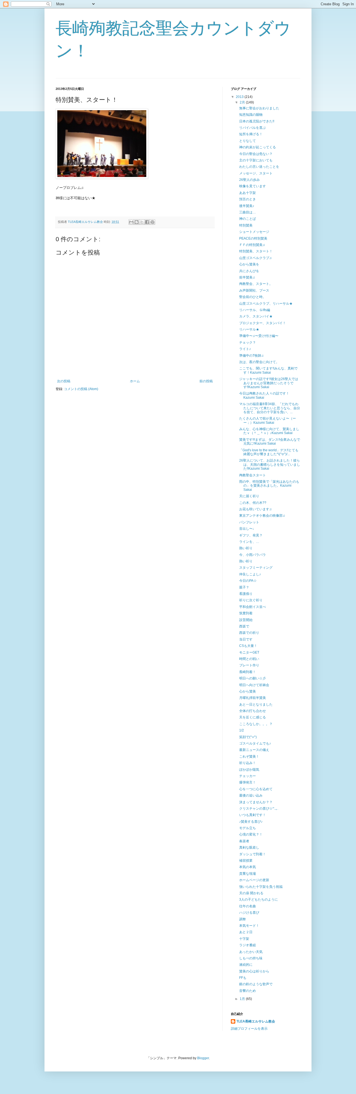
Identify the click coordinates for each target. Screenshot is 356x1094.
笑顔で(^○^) (248, 737)
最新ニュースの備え (254, 750)
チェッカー (247, 776)
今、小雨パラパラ (252, 555)
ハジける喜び (249, 913)
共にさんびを (249, 271)
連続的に (246, 965)
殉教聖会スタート (252, 475)
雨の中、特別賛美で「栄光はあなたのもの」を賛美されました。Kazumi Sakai (269, 486)
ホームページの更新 (254, 880)
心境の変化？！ (251, 834)
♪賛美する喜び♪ (251, 822)
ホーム (135, 381)
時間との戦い (249, 659)
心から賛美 (247, 691)
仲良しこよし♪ (250, 574)
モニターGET (249, 652)
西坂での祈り (249, 633)
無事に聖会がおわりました (259, 108)
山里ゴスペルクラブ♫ (255, 258)
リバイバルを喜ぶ (252, 128)
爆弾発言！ (247, 782)
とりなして (247, 141)
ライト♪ (245, 349)
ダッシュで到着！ (252, 854)
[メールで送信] (131, 222)
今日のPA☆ (248, 581)
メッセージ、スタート (256, 173)
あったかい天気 (251, 952)
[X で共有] (142, 222)
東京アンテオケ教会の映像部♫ (262, 516)
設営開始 (246, 620)
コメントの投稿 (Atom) (81, 389)
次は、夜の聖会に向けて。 (259, 362)
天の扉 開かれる (251, 893)
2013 (240, 97)
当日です (246, 639)
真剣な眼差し (249, 847)
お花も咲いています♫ (255, 509)
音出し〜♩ (247, 529)
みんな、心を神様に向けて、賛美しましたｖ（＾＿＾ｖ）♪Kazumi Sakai (269, 431)
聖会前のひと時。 (252, 297)
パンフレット (249, 522)
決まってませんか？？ (256, 802)
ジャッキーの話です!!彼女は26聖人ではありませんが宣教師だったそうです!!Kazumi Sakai (268, 383)
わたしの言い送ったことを (259, 167)
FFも (242, 978)
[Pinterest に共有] (152, 222)
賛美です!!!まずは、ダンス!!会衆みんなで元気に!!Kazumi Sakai (269, 441)
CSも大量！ (248, 646)
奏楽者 (244, 841)
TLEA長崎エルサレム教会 (255, 1021)
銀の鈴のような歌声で (256, 984)
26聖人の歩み (249, 180)
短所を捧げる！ (251, 134)
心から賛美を (249, 264)
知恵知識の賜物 (251, 115)
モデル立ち (247, 828)
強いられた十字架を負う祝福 (261, 887)
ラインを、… (249, 542)
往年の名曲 (247, 906)
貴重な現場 (247, 874)
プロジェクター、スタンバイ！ (262, 323)
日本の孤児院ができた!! (256, 121)
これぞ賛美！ (249, 756)
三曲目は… (247, 212)
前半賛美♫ (247, 277)
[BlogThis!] (136, 222)
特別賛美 (246, 225)
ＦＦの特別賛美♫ (252, 245)
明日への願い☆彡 (252, 678)
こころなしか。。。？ (256, 724)
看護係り (246, 594)
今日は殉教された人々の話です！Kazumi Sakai (264, 395)
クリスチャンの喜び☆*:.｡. (258, 808)
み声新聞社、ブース (254, 290)
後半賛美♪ (246, 206)
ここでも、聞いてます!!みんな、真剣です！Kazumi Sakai (268, 370)
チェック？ (247, 342)
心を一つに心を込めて (256, 789)
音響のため (247, 991)
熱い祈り (246, 548)
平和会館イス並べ (252, 607)
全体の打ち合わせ (252, 711)
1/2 (241, 730)
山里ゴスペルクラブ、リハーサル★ (266, 303)
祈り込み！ (247, 763)
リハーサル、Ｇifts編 (254, 310)
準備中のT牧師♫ (251, 356)
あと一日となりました (256, 704)
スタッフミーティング (256, 568)
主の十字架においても (256, 160)
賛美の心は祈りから (254, 971)
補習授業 (246, 861)
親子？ (244, 587)
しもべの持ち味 (251, 958)
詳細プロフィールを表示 (249, 1029)
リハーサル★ (249, 329)
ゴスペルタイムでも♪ (255, 743)
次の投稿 (63, 381)
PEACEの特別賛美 (253, 238)
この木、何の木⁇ (252, 503)
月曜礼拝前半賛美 (252, 698)
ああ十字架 (247, 193)
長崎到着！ (247, 672)
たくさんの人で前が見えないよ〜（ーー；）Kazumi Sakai (267, 420)
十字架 (244, 939)
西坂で (244, 626)
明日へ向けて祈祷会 (254, 685)
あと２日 (246, 932)
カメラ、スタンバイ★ (256, 316)
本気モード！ (249, 926)
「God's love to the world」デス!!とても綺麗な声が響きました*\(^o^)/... (268, 452)
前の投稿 (206, 381)
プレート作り (249, 665)
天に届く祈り (249, 496)
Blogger (203, 1058)
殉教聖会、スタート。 (256, 284)
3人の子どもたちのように (258, 899)
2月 (243, 102)
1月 (243, 999)
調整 (242, 919)
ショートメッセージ (254, 232)
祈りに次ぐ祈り (251, 600)
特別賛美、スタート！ (256, 251)
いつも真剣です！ (252, 815)
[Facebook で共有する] (147, 222)
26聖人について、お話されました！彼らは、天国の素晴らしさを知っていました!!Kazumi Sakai (269, 464)
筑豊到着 (246, 613)
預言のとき (247, 199)
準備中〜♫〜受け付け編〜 (258, 336)
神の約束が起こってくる (257, 147)
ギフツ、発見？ (251, 535)
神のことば (247, 219)
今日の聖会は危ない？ (256, 154)
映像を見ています (252, 186)
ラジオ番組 (247, 945)
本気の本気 (247, 867)
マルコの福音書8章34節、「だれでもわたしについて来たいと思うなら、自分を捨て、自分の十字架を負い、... (269, 408)
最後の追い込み (251, 795)
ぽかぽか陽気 (249, 770)
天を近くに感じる (252, 717)
